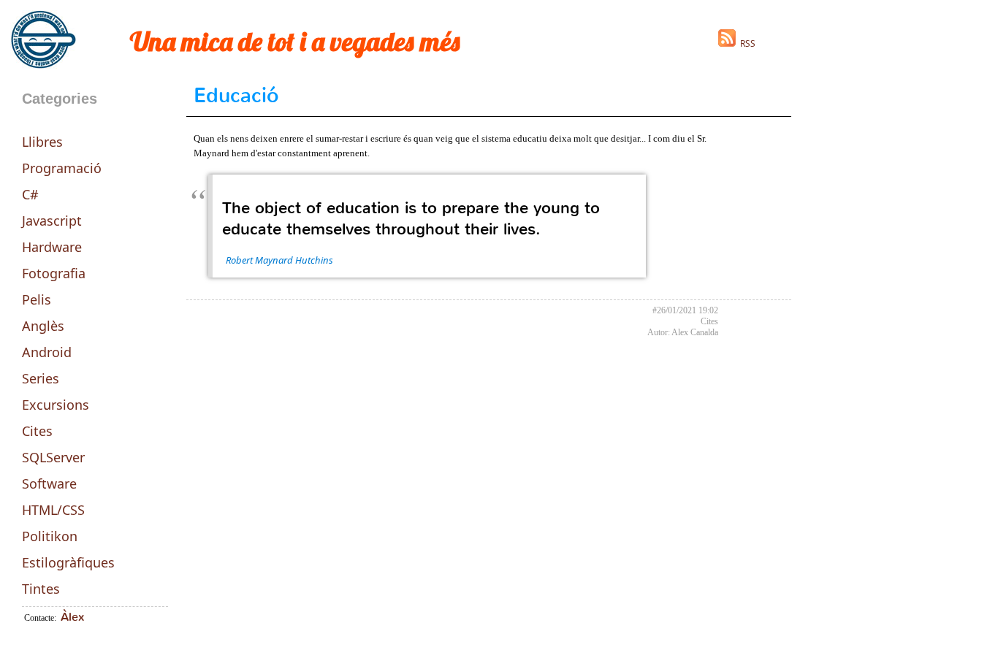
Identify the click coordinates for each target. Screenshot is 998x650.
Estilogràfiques (68, 562)
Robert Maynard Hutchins (279, 260)
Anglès (43, 325)
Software (49, 483)
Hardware (52, 247)
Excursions (55, 404)
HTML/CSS (53, 510)
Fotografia (53, 273)
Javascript (52, 220)
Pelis (36, 299)
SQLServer (53, 457)
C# (30, 194)
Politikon (49, 536)
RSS (745, 43)
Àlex (72, 616)
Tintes (41, 588)
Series (40, 378)
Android (47, 352)
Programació (62, 168)
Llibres (42, 141)
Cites (37, 431)
